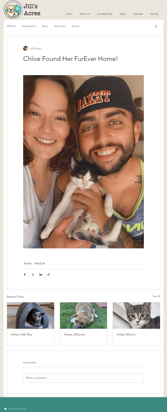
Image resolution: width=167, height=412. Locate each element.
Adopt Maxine (126, 334)
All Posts (11, 26)
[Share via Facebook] (24, 274)
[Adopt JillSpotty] (83, 315)
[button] (156, 26)
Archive (75, 26)
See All (156, 296)
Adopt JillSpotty (74, 334)
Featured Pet (29, 26)
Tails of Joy (59, 26)
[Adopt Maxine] (136, 315)
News (45, 26)
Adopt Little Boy (21, 334)
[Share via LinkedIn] (40, 274)
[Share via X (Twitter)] (32, 274)
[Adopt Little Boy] (30, 315)
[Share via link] (48, 274)
